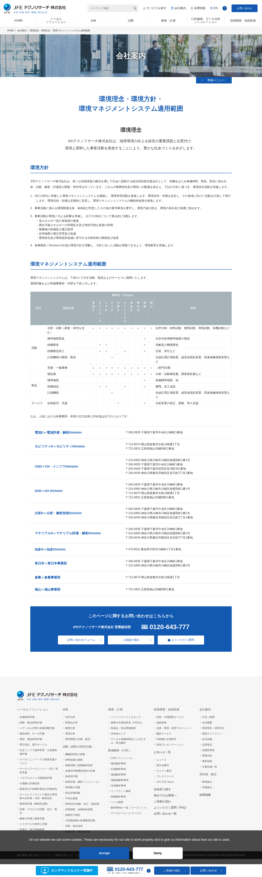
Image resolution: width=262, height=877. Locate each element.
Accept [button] (104, 853)
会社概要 (207, 722)
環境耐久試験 (72, 787)
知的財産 (161, 722)
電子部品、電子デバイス (33, 744)
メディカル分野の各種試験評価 (37, 728)
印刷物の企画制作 (166, 739)
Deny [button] (158, 853)
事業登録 (207, 761)
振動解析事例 (118, 796)
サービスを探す (156, 8)
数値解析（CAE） (119, 750)
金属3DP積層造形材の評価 (80, 770)
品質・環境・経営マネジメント (173, 728)
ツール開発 (117, 802)
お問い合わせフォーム (81, 639)
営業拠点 (207, 787)
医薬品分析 (71, 722)
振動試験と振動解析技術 (79, 765)
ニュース (161, 759)
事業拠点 (207, 781)
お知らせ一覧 (162, 752)
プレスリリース (165, 776)
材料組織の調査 (74, 759)
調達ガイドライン (212, 733)
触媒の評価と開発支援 (32, 818)
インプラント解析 (121, 791)
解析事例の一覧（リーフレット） (129, 807)
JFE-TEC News (165, 781)
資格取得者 (208, 750)
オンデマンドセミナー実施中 (72, 870)
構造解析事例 (118, 763)
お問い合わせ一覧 (165, 813)
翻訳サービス (163, 733)
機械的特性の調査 (75, 754)
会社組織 (207, 739)
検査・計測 (115, 709)
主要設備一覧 (209, 766)
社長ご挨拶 (208, 717)
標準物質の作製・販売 (77, 739)
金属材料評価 (27, 717)
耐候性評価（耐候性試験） (35, 803)
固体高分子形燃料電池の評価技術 (38, 788)
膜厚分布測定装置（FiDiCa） (127, 722)
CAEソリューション (122, 758)
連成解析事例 (118, 774)
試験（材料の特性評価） (78, 746)
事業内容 (207, 755)
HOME (10, 30)
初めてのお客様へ (165, 795)
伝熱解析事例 (118, 769)
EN (216, 8)
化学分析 (70, 717)
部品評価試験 (72, 792)
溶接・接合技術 (74, 826)
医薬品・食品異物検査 (32, 829)
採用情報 (200, 8)
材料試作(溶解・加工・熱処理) (82, 803)
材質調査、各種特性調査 (79, 809)
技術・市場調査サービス (170, 717)
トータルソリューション (32, 709)
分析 (65, 709)
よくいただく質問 (182, 639)
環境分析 (70, 733)
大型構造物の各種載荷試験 (80, 820)
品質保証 (207, 744)
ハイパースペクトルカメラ (126, 717)
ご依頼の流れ (131, 639)
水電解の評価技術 (30, 783)
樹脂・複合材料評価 (31, 722)
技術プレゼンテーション (170, 744)
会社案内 (180, 8)
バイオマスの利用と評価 (33, 824)
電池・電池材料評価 (31, 739)
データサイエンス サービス (126, 813)
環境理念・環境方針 (213, 728)
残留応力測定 (72, 814)
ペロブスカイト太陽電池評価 (36, 777)
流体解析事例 (118, 785)
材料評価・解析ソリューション (82, 781)
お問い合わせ (244, 8)
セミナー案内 (163, 770)
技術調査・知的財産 (166, 709)
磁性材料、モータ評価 (32, 733)
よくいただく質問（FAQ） (171, 807)
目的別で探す (162, 789)
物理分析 (70, 728)
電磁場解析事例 (119, 780)
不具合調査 (71, 798)
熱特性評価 (71, 776)
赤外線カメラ (118, 733)
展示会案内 (162, 765)
